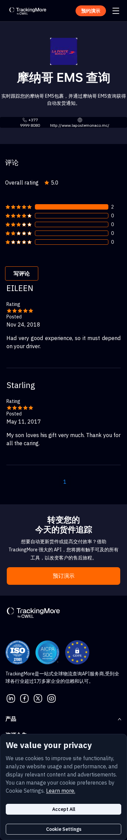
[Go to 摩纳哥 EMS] (63, 50)
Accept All (63, 809)
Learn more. (60, 790)
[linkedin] (10, 697)
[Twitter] (38, 697)
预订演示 (64, 576)
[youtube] (51, 697)
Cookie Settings (63, 829)
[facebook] (24, 697)
